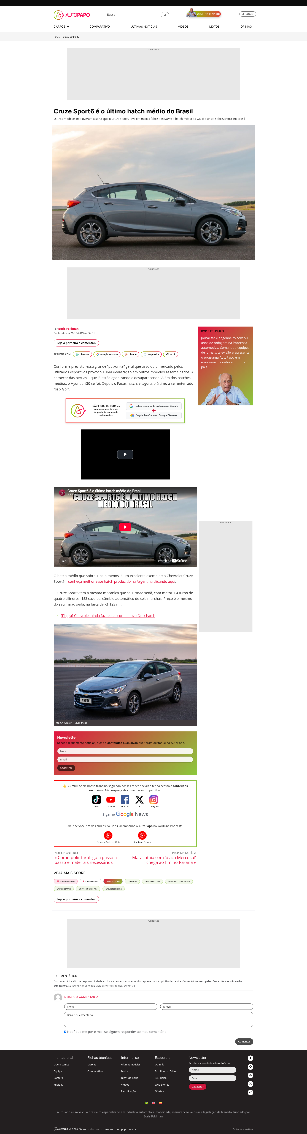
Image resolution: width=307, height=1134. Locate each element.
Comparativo (95, 1071)
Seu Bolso (160, 1078)
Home (57, 37)
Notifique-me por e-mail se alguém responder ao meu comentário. (116, 1031)
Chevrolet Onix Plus (88, 888)
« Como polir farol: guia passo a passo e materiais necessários (86, 859)
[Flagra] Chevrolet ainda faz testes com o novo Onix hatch (108, 615)
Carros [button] (60, 26)
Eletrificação (128, 1091)
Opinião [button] (246, 26)
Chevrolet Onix (64, 888)
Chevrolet (132, 881)
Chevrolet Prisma (114, 888)
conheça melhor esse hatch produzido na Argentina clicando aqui (121, 581)
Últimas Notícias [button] (144, 26)
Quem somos (61, 1064)
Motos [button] (214, 26)
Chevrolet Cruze (152, 881)
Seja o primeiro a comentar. (76, 343)
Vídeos (125, 1084)
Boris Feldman (68, 329)
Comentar (244, 1041)
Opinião (159, 1064)
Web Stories (162, 1084)
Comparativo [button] (100, 26)
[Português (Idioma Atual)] (146, 1102)
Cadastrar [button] (66, 768)
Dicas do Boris (71, 37)
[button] (165, 14)
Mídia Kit (59, 1084)
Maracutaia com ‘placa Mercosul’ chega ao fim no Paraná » (164, 859)
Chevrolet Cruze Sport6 (179, 881)
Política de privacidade (243, 1129)
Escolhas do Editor (166, 1071)
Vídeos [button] (183, 26)
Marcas (91, 1064)
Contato (58, 1078)
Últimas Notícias (67, 881)
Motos (124, 1071)
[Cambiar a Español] (160, 1102)
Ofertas (159, 1091)
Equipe (58, 1071)
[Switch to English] (153, 1102)
